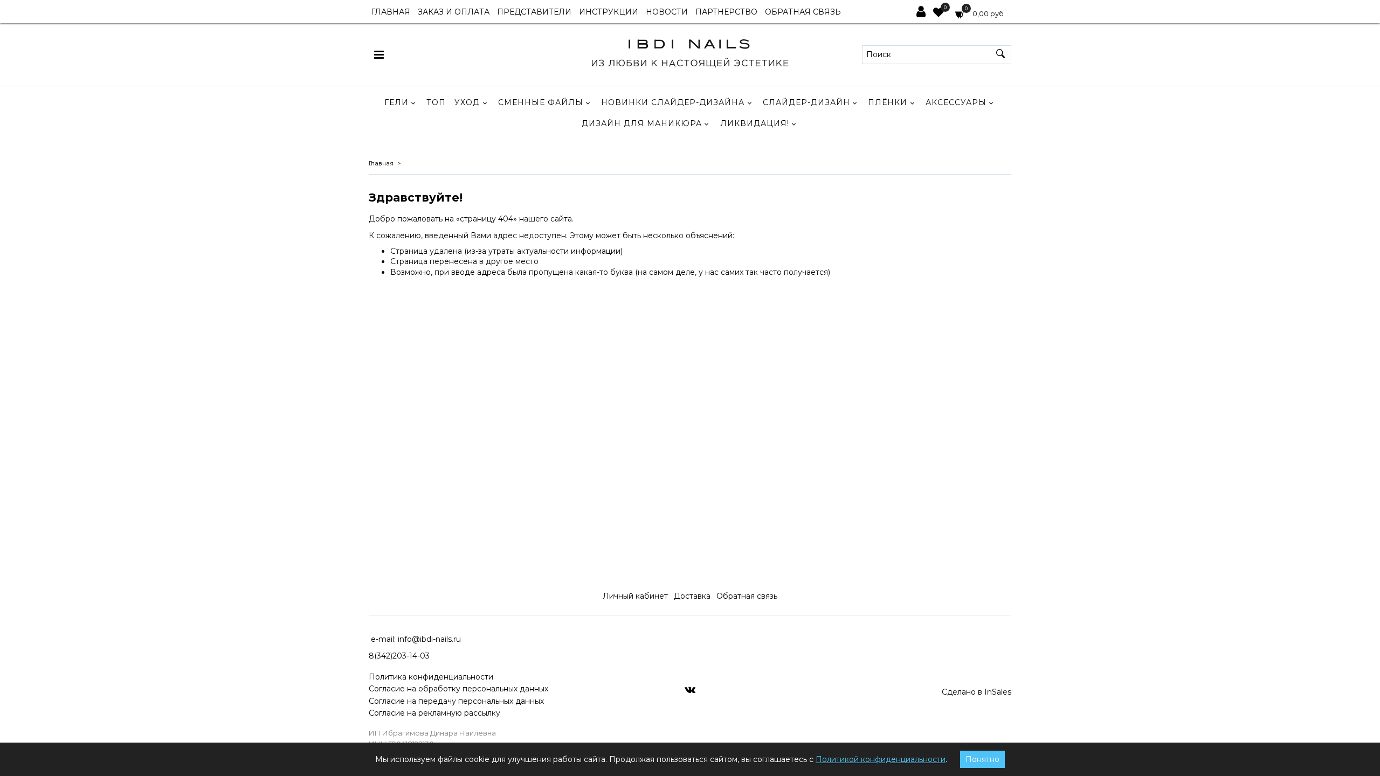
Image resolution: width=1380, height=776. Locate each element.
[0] (938, 13)
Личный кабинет (635, 596)
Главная (381, 163)
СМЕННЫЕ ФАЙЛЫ (540, 102)
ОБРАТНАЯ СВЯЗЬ (803, 12)
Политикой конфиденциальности (881, 759)
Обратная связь (746, 596)
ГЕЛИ (396, 102)
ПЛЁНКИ (887, 102)
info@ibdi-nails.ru (429, 639)
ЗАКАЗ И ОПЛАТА (453, 12)
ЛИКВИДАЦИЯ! (754, 123)
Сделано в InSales (976, 692)
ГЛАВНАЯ (390, 12)
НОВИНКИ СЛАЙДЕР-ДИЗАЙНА (672, 102)
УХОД (467, 102)
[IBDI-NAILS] (689, 52)
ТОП (436, 102)
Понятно (982, 759)
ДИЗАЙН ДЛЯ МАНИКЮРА (642, 123)
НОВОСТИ (667, 12)
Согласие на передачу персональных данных (456, 701)
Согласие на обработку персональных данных (458, 689)
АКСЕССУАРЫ (956, 102)
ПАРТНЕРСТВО (726, 12)
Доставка (692, 596)
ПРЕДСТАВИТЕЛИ (534, 12)
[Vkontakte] (690, 689)
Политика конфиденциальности (431, 677)
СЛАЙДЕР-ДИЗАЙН (806, 102)
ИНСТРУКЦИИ (608, 12)
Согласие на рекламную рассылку (434, 713)
